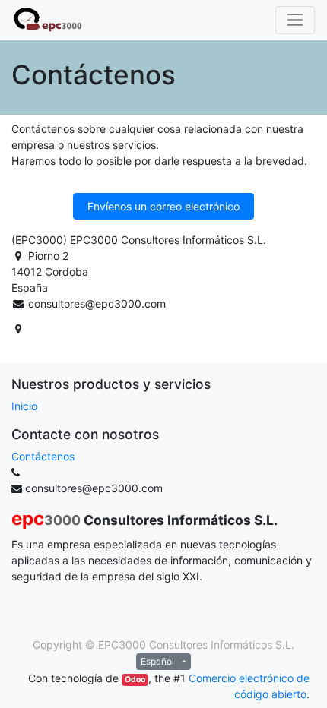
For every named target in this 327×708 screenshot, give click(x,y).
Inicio (24, 406)
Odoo (135, 679)
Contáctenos (43, 456)
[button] (163, 206)
